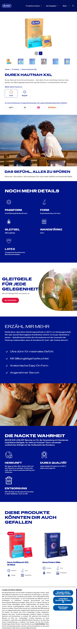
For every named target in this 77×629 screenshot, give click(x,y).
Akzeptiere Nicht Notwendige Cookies (63, 593)
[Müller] (52, 107)
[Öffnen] (73, 6)
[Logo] (6, 6)
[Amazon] (11, 107)
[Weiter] (40, 53)
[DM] (24, 107)
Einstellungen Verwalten (63, 607)
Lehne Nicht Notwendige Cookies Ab (63, 600)
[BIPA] (38, 107)
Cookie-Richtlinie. (40, 624)
